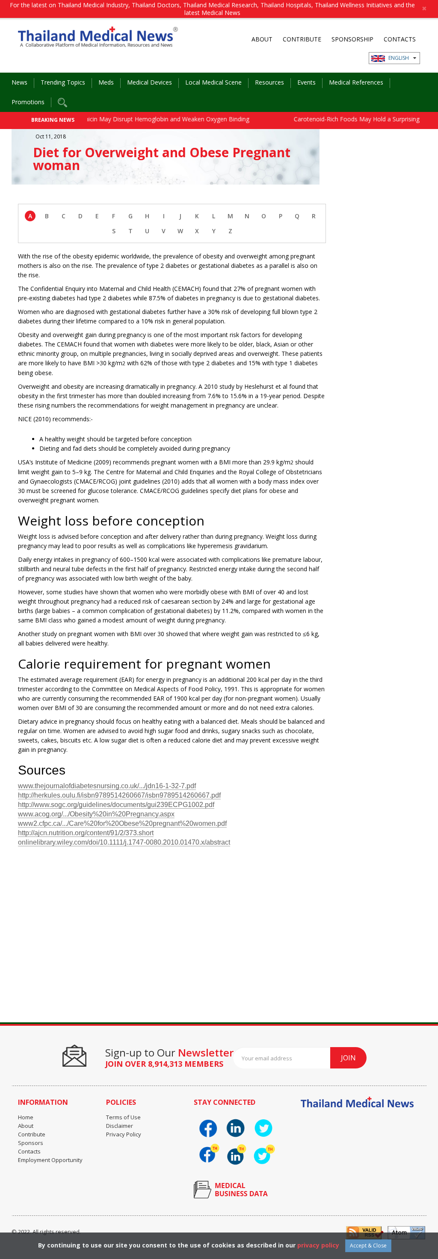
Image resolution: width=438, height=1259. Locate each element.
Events (306, 82)
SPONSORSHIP (352, 39)
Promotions (28, 102)
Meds (106, 82)
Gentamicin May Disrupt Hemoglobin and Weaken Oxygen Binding (142, 119)
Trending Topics (63, 82)
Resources (269, 82)
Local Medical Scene (213, 82)
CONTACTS (400, 39)
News (19, 82)
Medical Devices (149, 82)
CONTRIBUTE (302, 39)
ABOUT (262, 39)
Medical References (356, 82)
